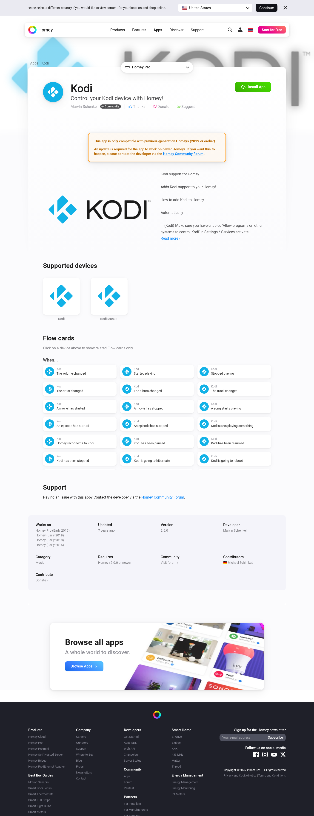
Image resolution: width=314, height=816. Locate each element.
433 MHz (177, 754)
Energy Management (185, 782)
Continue (266, 8)
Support (197, 30)
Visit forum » (170, 562)
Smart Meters (37, 812)
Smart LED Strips (39, 800)
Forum (128, 782)
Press (80, 766)
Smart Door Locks (40, 788)
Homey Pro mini (38, 748)
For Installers (132, 803)
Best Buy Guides (40, 775)
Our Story (82, 742)
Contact (81, 778)
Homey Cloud (37, 736)
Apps (158, 30)
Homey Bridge (37, 760)
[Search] (230, 30)
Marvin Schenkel (234, 530)
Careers (81, 736)
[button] (215, 8)
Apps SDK (130, 742)
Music (40, 562)
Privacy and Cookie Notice (240, 775)
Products (117, 30)
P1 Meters (178, 794)
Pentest (129, 788)
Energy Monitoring (183, 788)
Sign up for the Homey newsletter (260, 730)
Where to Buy (84, 754)
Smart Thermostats (41, 794)
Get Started (131, 736)
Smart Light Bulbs (39, 806)
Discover (176, 30)
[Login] (240, 30)
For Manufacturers (136, 809)
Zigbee (176, 742)
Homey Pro (35, 742)
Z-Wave (177, 736)
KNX (174, 748)
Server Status (132, 760)
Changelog (131, 754)
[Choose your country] (250, 30)
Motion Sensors (38, 782)
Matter (176, 760)
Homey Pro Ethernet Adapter (46, 766)
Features (139, 30)
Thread (176, 766)
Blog (79, 760)
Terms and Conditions (272, 775)
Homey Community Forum (183, 154)
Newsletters (84, 772)
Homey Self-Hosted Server (45, 754)
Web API (129, 748)
